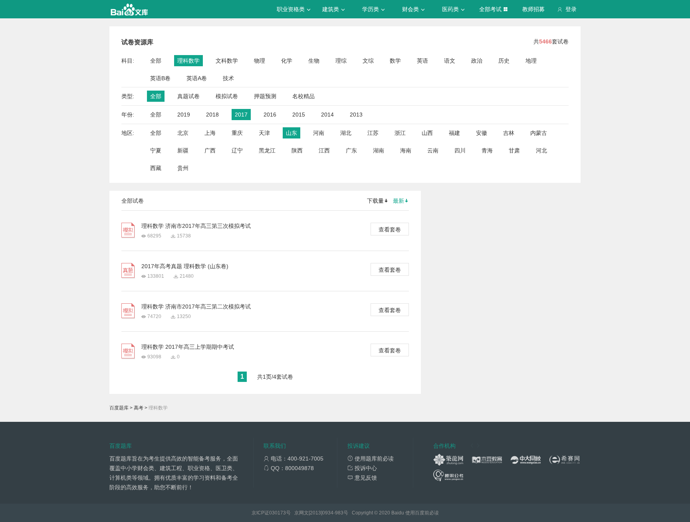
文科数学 (227, 60)
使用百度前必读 (422, 513)
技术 (228, 78)
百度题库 (119, 408)
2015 (298, 114)
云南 (432, 150)
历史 (504, 60)
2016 (270, 114)
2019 (183, 114)
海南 (405, 150)
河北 (541, 150)
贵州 (182, 168)
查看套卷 (390, 229)
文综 (368, 60)
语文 (449, 60)
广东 (351, 150)
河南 (318, 133)
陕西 (297, 150)
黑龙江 (267, 150)
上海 (210, 133)
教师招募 (533, 9)
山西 (427, 133)
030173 (277, 513)
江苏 (373, 133)
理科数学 (188, 60)
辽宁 (237, 150)
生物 (313, 60)
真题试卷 (188, 96)
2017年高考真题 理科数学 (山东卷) (184, 266)
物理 (259, 60)
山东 (291, 133)
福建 (454, 133)
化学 (286, 60)
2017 (241, 114)
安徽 (481, 133)
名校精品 (303, 96)
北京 (182, 133)
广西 (210, 150)
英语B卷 (160, 78)
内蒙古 (538, 133)
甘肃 (514, 150)
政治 (476, 60)
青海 (487, 150)
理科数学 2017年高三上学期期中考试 (187, 347)
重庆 (237, 133)
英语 (422, 60)
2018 (212, 114)
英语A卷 (196, 78)
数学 (395, 60)
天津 (264, 133)
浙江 (400, 133)
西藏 (155, 168)
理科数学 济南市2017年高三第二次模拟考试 (196, 306)
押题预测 (265, 96)
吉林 (508, 133)
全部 (155, 60)
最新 (398, 201)
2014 (327, 114)
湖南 (378, 150)
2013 (356, 114)
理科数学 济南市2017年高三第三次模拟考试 (196, 226)
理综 (341, 60)
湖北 (345, 133)
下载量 (375, 201)
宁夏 (155, 150)
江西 (324, 150)
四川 (460, 150)
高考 (138, 408)
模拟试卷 (227, 96)
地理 (531, 60)
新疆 (182, 150)
